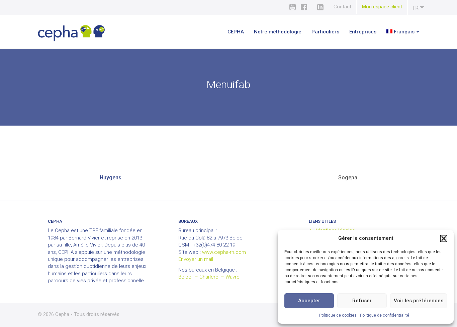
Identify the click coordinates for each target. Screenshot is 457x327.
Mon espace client (382, 7)
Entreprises (362, 32)
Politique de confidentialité (384, 315)
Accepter (309, 301)
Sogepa (347, 177)
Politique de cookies (338, 315)
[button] (443, 238)
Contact (342, 7)
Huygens (110, 177)
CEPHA (235, 32)
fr (416, 8)
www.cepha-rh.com (224, 252)
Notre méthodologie (277, 32)
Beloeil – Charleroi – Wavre (209, 277)
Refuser (362, 301)
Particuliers (325, 32)
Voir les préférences (418, 301)
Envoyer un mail (195, 259)
